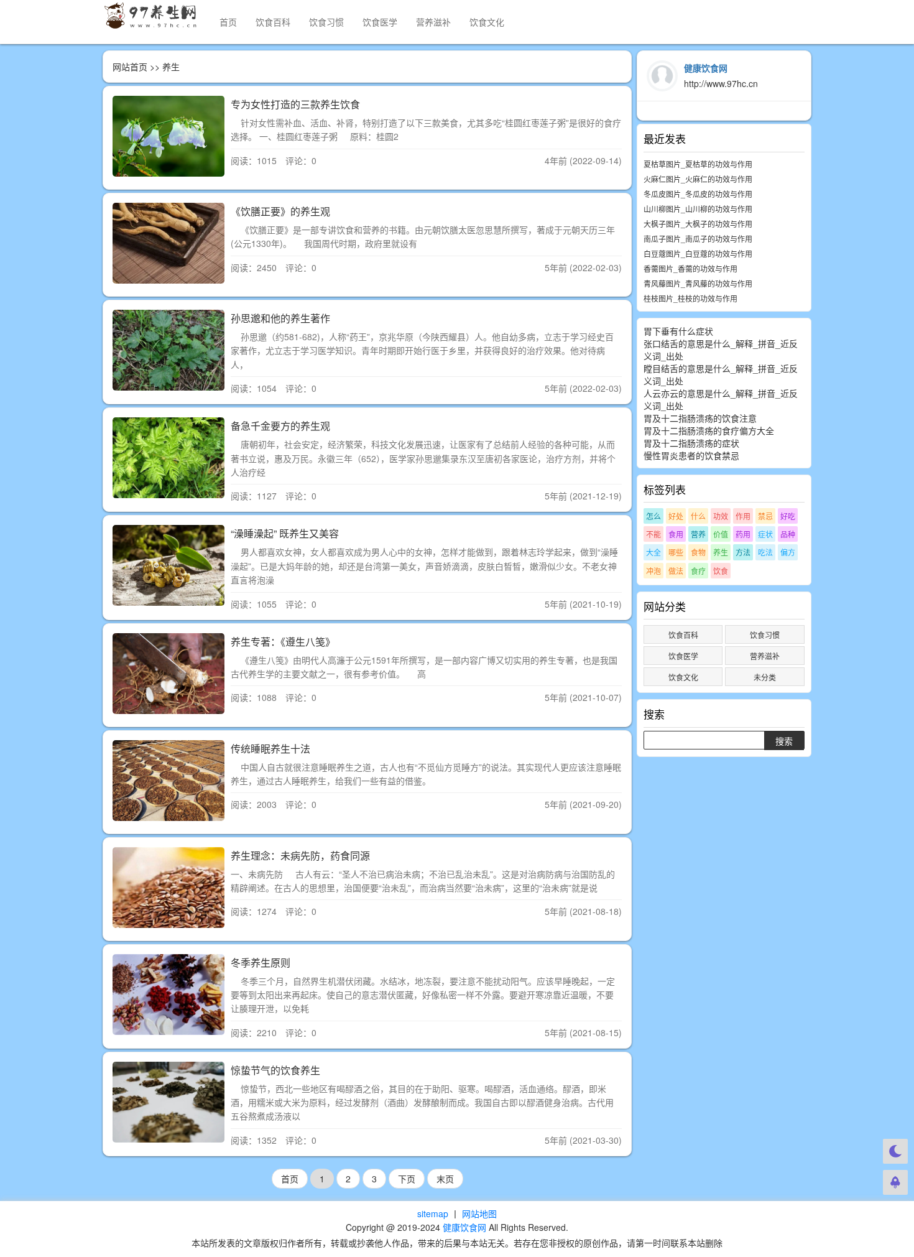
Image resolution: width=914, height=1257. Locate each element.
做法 (675, 570)
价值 (720, 534)
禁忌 (765, 516)
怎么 (653, 516)
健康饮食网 (464, 1227)
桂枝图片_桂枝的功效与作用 (690, 298)
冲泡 (653, 570)
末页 (445, 1178)
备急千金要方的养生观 (280, 426)
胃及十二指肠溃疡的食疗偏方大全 (709, 430)
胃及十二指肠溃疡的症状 (691, 443)
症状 (765, 534)
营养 (698, 534)
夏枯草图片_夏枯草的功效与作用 (698, 164)
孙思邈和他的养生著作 (280, 318)
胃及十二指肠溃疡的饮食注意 (700, 418)
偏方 (787, 552)
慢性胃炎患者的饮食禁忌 (691, 455)
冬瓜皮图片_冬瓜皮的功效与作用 (698, 193)
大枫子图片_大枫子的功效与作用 (698, 223)
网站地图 (479, 1213)
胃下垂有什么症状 (678, 331)
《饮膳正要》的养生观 (280, 211)
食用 (675, 534)
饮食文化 (486, 22)
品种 (787, 534)
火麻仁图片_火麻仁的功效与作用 (698, 179)
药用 (743, 534)
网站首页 (130, 66)
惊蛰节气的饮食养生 (275, 1070)
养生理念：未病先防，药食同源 (300, 855)
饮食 (720, 570)
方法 (743, 552)
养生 (720, 552)
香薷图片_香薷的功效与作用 (690, 268)
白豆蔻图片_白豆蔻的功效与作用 (698, 253)
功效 (720, 516)
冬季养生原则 (260, 962)
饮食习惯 (326, 22)
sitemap (432, 1213)
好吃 (787, 516)
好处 (675, 516)
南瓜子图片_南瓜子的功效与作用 (698, 238)
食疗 (698, 570)
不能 (653, 534)
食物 (698, 552)
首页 (228, 22)
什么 (698, 516)
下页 (406, 1178)
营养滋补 (433, 22)
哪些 (675, 552)
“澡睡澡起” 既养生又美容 (285, 533)
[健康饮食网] (152, 15)
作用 (743, 516)
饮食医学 (379, 22)
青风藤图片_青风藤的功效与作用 (698, 283)
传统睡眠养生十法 (270, 748)
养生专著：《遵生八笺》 (283, 641)
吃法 (765, 552)
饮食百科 (273, 22)
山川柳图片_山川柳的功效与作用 (698, 208)
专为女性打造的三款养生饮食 (295, 104)
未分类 (765, 677)
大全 (653, 552)
